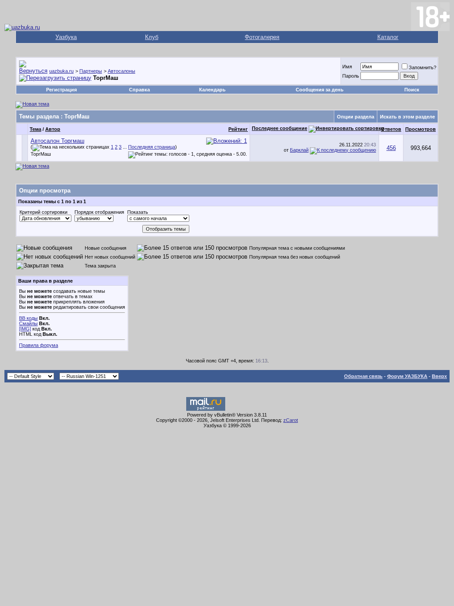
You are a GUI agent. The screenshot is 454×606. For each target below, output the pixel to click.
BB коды (28, 318)
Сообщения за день (320, 89)
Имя (347, 66)
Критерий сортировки (43, 212)
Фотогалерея (262, 37)
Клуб (151, 37)
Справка (139, 89)
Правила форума (38, 345)
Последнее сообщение (279, 128)
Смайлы (28, 323)
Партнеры (90, 71)
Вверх (439, 376)
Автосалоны (121, 71)
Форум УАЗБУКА (407, 376)
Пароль (350, 76)
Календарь (212, 89)
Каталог (388, 37)
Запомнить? (422, 67)
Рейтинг (238, 129)
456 (391, 148)
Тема (35, 129)
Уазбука (66, 37)
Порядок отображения (99, 212)
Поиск (411, 89)
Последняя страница (151, 147)
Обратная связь (363, 376)
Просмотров (420, 129)
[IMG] (25, 328)
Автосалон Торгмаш (57, 141)
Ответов (391, 129)
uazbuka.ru (61, 71)
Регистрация (61, 89)
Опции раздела (355, 116)
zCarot (290, 420)
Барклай (299, 150)
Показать (137, 212)
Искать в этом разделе (407, 116)
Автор (52, 129)
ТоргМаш (41, 154)
